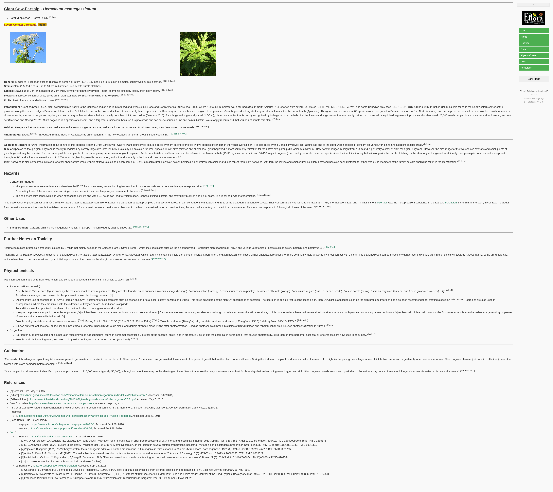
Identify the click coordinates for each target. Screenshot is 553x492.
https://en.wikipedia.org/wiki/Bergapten (55, 465)
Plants (523, 37)
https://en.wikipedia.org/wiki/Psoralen (52, 436)
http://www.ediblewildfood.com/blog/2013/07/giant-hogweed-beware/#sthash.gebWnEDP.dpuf (82, 399)
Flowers (524, 43)
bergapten (451, 202)
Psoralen (382, 202)
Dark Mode (534, 78)
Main (522, 30)
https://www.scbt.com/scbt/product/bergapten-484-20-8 (63, 424)
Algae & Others (528, 55)
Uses (523, 61)
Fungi (523, 49)
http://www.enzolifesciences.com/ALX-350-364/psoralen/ (61, 403)
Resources (526, 68)
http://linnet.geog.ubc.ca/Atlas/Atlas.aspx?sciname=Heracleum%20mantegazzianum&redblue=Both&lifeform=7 (83, 395)
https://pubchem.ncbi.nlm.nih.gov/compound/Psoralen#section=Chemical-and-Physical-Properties (75, 415)
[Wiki (12, 432)
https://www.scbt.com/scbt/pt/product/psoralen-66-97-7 (61, 428)
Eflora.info (524, 91)
